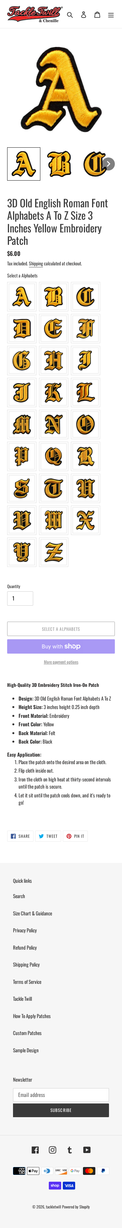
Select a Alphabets (22, 275)
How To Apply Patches (32, 1015)
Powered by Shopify (76, 1206)
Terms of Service (27, 981)
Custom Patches (27, 1032)
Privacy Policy (25, 930)
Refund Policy (25, 947)
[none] (23, 164)
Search (19, 895)
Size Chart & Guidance (32, 913)
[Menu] (111, 14)
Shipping (36, 263)
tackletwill (53, 1206)
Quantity (13, 586)
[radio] (21, 296)
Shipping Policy (26, 964)
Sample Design (26, 1050)
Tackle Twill (22, 998)
